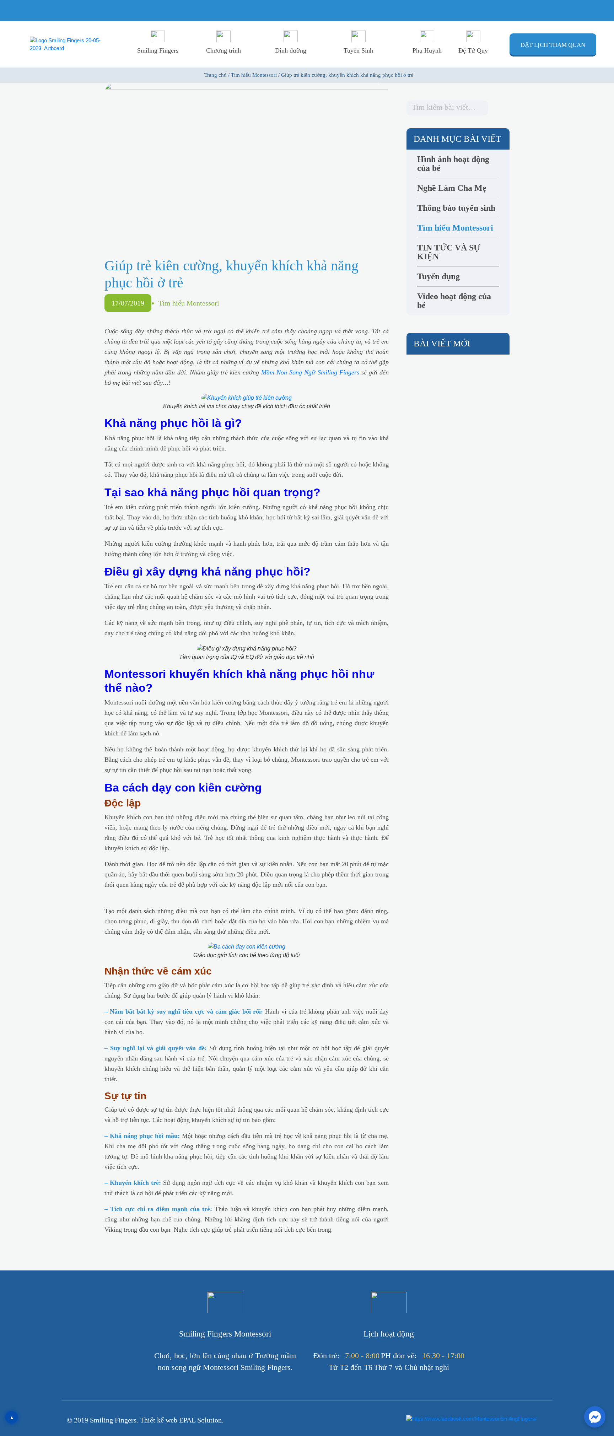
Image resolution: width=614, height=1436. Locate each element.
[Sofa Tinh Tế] (118, 1079)
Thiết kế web (159, 1420)
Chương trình (223, 50)
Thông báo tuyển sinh (456, 208)
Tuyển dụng (438, 276)
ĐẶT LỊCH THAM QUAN (553, 45)
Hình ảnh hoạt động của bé (453, 164)
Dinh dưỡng (290, 50)
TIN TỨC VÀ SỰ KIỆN (448, 252)
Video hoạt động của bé (454, 301)
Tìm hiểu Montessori (188, 303)
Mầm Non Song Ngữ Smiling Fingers (310, 372)
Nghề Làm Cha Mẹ (451, 188)
